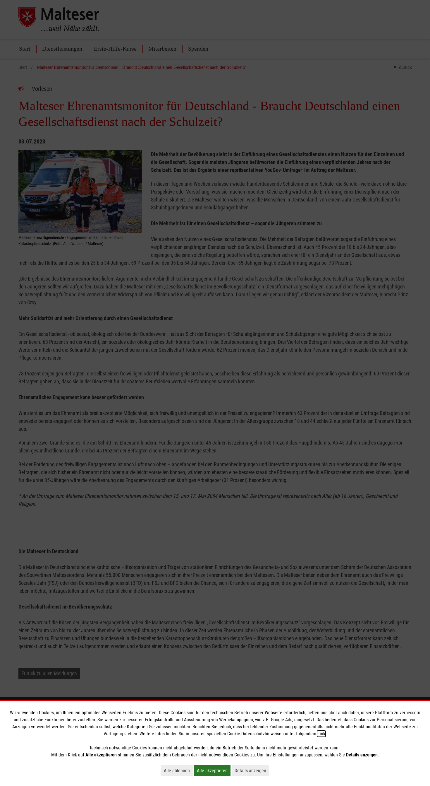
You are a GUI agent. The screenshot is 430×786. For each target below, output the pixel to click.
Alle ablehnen (178, 770)
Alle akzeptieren (214, 770)
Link (321, 734)
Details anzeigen (252, 770)
